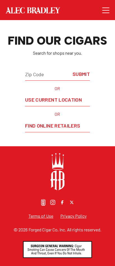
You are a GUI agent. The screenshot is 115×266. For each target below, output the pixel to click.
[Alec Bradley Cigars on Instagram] (52, 202)
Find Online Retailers (52, 126)
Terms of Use (40, 216)
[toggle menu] (105, 10)
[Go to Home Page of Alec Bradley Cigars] (54, 10)
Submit (81, 74)
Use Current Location (53, 100)
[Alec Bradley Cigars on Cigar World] (43, 202)
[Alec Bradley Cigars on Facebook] (62, 202)
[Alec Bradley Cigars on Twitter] (71, 202)
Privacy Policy (73, 216)
